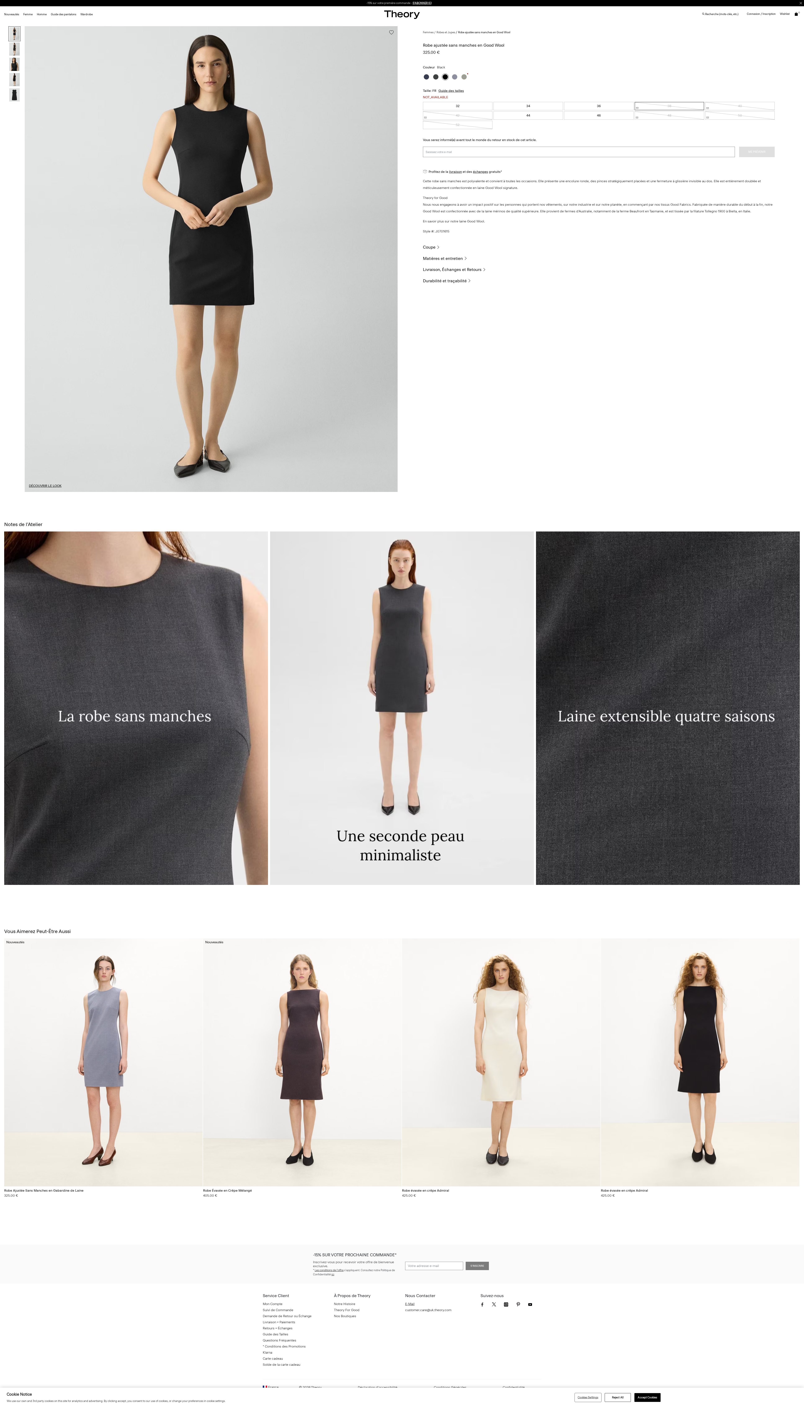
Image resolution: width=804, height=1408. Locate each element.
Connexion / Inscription (761, 13)
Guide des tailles (451, 91)
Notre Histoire (344, 1304)
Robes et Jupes (446, 32)
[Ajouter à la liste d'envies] (390, 34)
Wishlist (785, 13)
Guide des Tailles (275, 1334)
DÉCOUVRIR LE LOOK (45, 486)
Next (391, 259)
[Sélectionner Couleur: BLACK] (445, 76)
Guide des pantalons (63, 14)
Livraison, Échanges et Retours (452, 269)
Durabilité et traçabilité (445, 280)
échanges (376, 3)
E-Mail (410, 1304)
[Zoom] (390, 485)
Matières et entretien (443, 258)
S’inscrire (477, 1265)
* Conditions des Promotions (284, 1346)
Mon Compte (272, 1304)
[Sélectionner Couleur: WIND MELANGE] (454, 76)
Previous (31, 259)
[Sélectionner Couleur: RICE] (407, 1171)
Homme (42, 14)
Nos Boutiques (345, 1316)
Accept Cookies (647, 1397)
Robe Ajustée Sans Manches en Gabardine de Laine (44, 1190)
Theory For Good (346, 1310)
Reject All (618, 1397)
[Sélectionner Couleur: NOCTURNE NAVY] (426, 76)
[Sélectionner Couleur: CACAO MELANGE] (208, 1171)
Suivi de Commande (278, 1310)
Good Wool (475, 221)
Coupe (429, 247)
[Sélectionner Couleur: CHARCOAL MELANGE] (435, 76)
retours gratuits (394, 3)
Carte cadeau (273, 1359)
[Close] (801, 3)
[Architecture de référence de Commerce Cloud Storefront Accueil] (402, 14)
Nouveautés (11, 14)
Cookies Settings (588, 1397)
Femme (28, 14)
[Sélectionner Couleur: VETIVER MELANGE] (464, 76)
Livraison (363, 3)
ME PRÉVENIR (756, 151)
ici (332, 1274)
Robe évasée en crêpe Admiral (425, 1190)
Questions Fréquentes (279, 1340)
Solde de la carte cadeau (281, 1365)
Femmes (428, 32)
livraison (455, 172)
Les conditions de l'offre (329, 1270)
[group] (103, 1062)
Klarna (267, 1352)
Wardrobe (86, 14)
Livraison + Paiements (279, 1322)
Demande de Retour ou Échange (287, 1316)
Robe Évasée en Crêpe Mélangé (227, 1190)
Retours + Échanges (277, 1328)
